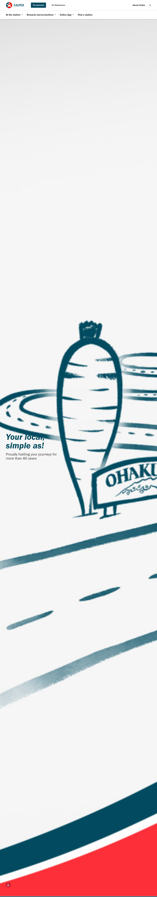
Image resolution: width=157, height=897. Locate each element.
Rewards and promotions (40, 14)
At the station (13, 14)
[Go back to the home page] (15, 5)
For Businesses (58, 5)
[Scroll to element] (8, 884)
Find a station (85, 14)
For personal (38, 5)
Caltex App (66, 14)
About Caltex (139, 5)
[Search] (150, 5)
